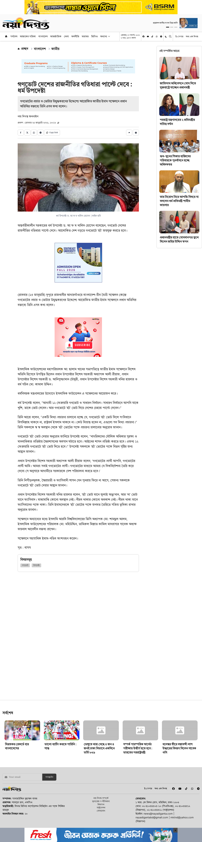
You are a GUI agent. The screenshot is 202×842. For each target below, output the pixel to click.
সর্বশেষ (13, 36)
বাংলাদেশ (43, 36)
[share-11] (129, 133)
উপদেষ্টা (36, 565)
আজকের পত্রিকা (28, 36)
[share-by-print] (136, 133)
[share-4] (41, 133)
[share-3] (34, 133)
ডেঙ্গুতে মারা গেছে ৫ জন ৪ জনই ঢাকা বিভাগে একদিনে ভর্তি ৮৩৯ (99, 770)
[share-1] (21, 133)
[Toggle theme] (166, 36)
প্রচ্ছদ (24, 49)
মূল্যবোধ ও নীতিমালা (101, 823)
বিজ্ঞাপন (101, 826)
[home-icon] (6, 36)
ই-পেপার (179, 36)
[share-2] (27, 133)
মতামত (85, 36)
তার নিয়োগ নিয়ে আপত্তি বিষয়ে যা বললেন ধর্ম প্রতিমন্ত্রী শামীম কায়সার (179, 201)
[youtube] (148, 36)
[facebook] (143, 36)
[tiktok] (152, 36)
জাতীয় (55, 49)
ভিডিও (94, 36)
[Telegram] (161, 36)
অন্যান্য (103, 36)
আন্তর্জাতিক (55, 36)
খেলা (66, 36)
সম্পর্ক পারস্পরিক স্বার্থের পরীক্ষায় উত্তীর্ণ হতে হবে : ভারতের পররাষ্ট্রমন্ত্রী (137, 770)
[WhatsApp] (156, 36)
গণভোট (25, 565)
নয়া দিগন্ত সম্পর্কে (100, 820)
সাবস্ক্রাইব (49, 799)
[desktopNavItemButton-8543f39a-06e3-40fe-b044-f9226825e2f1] (108, 36)
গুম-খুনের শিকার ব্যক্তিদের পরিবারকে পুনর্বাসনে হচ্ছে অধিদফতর (175, 160)
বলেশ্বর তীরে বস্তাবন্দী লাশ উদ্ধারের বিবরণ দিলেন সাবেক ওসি (179, 770)
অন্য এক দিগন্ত (192, 36)
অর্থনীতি (75, 36)
